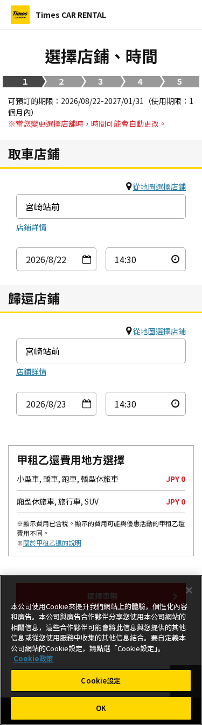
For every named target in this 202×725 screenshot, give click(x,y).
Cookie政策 (33, 658)
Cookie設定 (101, 680)
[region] (101, 650)
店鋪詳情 (31, 227)
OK (101, 708)
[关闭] (189, 590)
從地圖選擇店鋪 (159, 186)
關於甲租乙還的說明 (52, 542)
